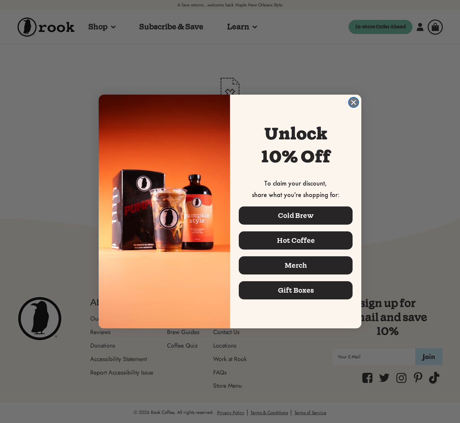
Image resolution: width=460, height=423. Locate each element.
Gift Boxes (296, 290)
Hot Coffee (296, 240)
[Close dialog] (354, 102)
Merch (296, 265)
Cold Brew (296, 215)
